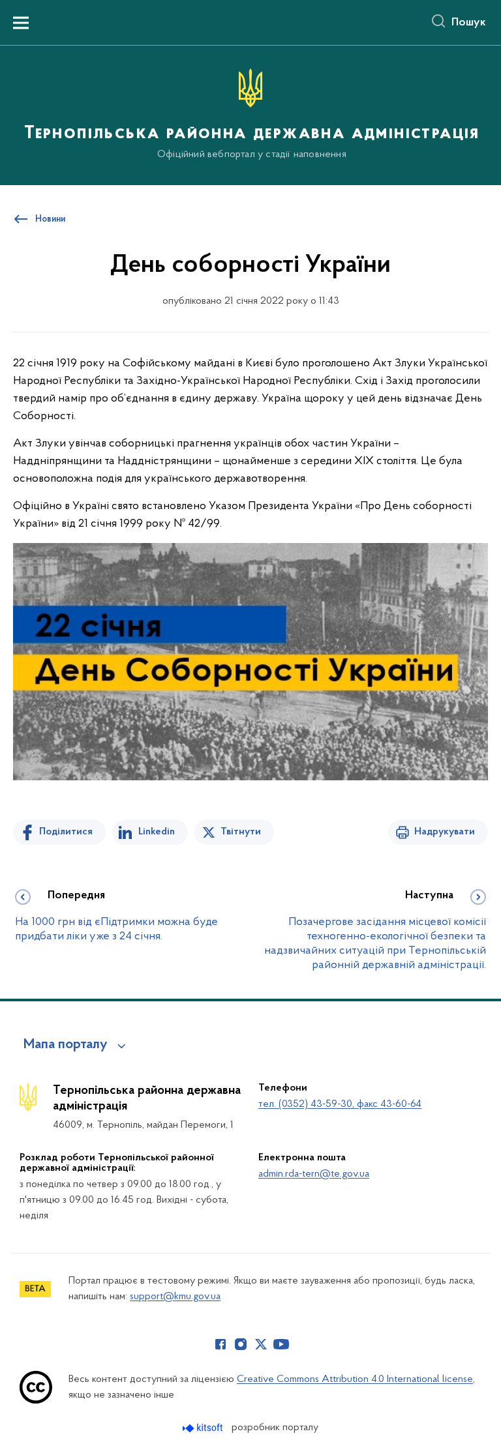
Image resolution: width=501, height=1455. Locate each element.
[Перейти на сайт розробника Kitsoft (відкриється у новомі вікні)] (204, 1428)
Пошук (468, 23)
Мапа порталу (65, 1045)
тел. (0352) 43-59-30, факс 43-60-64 (339, 1104)
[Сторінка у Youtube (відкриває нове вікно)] (281, 1344)
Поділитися (66, 832)
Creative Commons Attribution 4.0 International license (355, 1379)
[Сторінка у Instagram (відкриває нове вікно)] (241, 1344)
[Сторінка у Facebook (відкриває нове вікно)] (220, 1344)
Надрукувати (444, 832)
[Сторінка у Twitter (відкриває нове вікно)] (261, 1344)
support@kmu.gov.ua (175, 1296)
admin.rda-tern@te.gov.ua (313, 1174)
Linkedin (156, 832)
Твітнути (240, 832)
